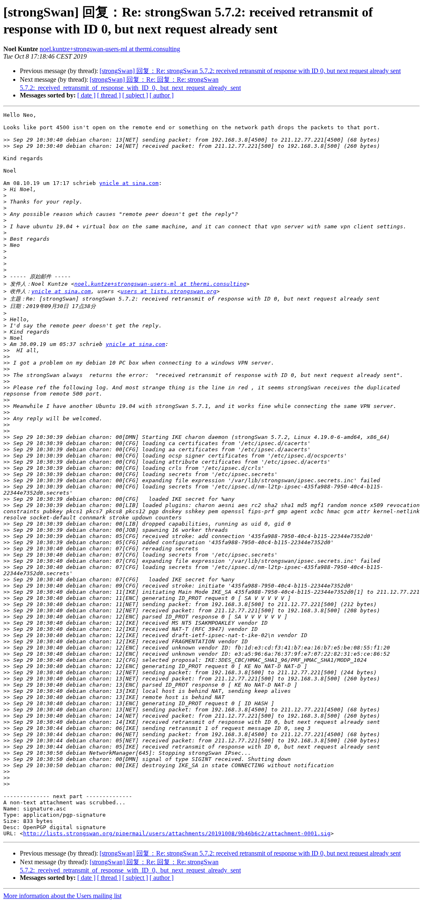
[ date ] (86, 95)
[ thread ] (109, 95)
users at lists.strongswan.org (168, 291)
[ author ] (161, 95)
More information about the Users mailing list (62, 895)
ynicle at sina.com (129, 183)
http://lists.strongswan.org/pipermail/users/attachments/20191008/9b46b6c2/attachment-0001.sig (176, 833)
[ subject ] (135, 95)
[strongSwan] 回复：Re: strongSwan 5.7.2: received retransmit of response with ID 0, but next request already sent (250, 70)
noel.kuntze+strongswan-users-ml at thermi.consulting (110, 48)
